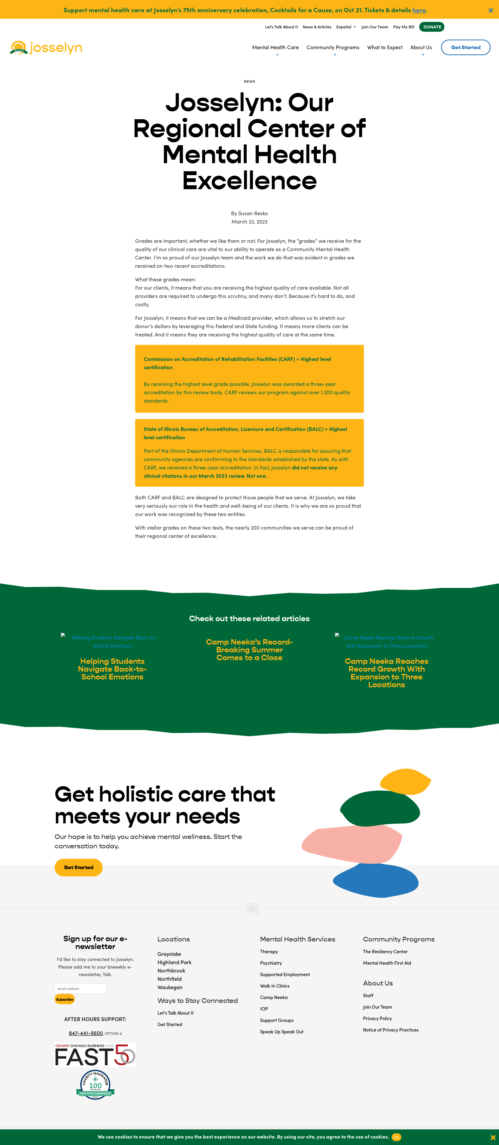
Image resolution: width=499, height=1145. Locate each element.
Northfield (169, 978)
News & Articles (317, 26)
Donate (432, 26)
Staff (368, 995)
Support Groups (277, 1020)
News (249, 81)
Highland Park (174, 961)
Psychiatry (271, 962)
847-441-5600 (86, 1032)
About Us (421, 46)
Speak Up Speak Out (282, 1031)
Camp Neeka (274, 997)
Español (343, 26)
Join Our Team (375, 26)
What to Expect (385, 46)
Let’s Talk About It (281, 26)
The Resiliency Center (385, 951)
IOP (264, 1008)
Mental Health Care (275, 46)
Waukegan (170, 986)
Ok (396, 1137)
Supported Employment (285, 974)
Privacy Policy (377, 1018)
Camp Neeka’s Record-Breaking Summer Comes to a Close (249, 649)
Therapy (269, 951)
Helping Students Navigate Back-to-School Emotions (112, 669)
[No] (492, 1137)
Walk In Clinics (275, 985)
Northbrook (171, 970)
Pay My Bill (403, 26)
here (419, 9)
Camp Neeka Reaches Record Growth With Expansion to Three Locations (387, 673)
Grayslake (169, 953)
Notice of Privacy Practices (391, 1029)
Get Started (466, 47)
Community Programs (333, 46)
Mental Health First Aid (387, 962)
